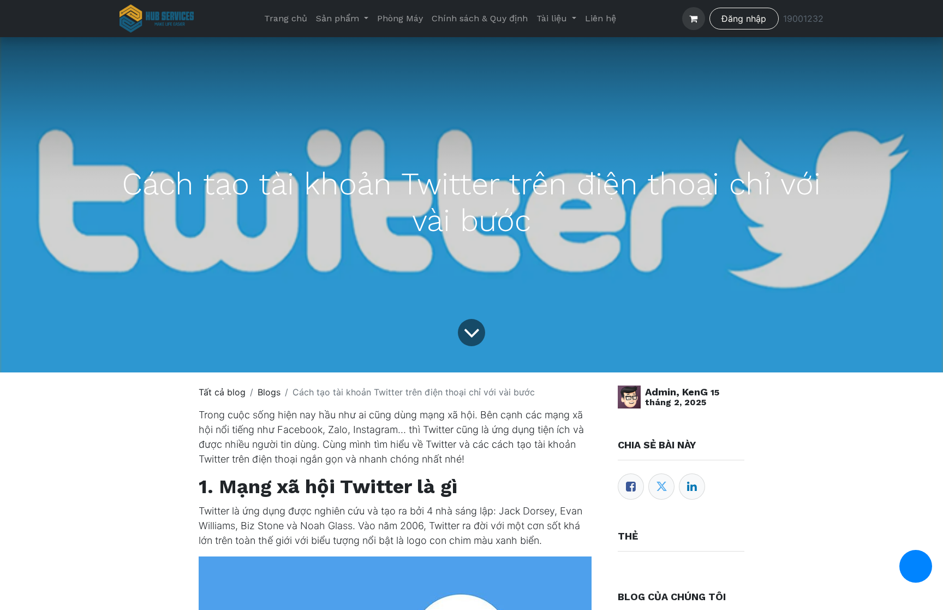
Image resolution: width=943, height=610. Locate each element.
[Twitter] (661, 486)
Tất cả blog (222, 392)
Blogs (269, 392)
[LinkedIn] (692, 486)
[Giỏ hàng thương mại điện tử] (693, 18)
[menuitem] (286, 18)
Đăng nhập (743, 18)
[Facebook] (631, 486)
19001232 (803, 18)
